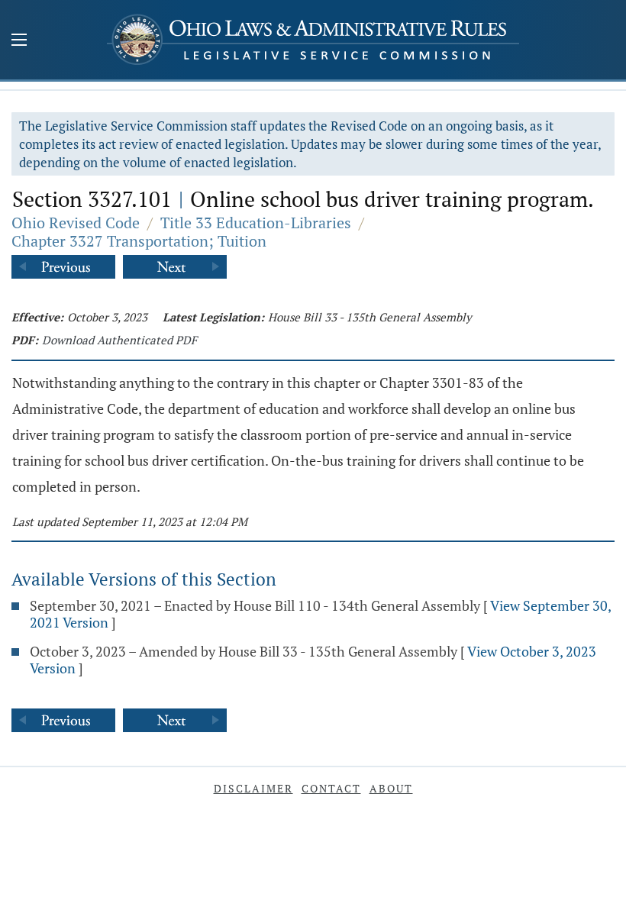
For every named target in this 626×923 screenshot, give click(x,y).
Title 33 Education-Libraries (255, 222)
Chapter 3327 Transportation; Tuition (138, 241)
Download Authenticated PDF (119, 339)
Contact (331, 788)
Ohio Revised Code (75, 222)
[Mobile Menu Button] (19, 41)
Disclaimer (253, 788)
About (391, 788)
